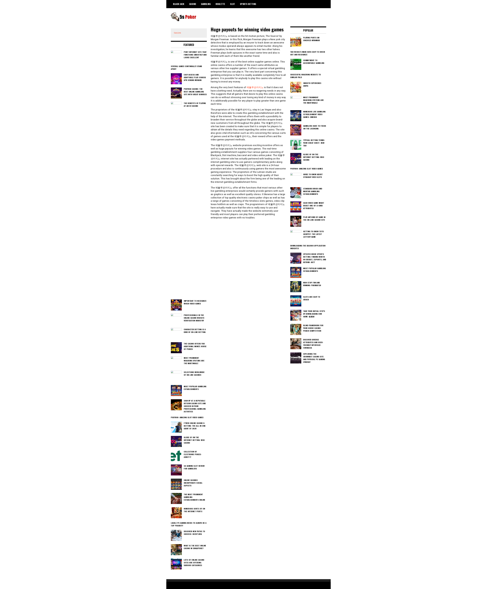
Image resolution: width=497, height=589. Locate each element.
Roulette (220, 4)
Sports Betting (248, 4)
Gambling (206, 4)
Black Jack (178, 4)
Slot (232, 4)
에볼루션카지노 (255, 87)
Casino (192, 4)
